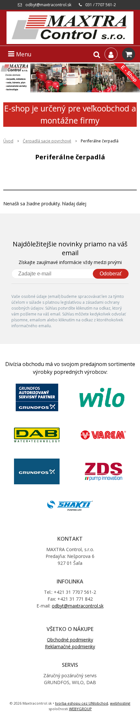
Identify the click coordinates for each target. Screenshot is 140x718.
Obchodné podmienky (70, 640)
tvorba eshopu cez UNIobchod (81, 703)
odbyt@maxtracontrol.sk (48, 4)
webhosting (120, 703)
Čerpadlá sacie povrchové (47, 141)
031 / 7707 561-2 (100, 4)
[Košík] (128, 54)
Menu (23, 54)
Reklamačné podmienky (70, 646)
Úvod (8, 141)
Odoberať (111, 273)
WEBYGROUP (80, 708)
